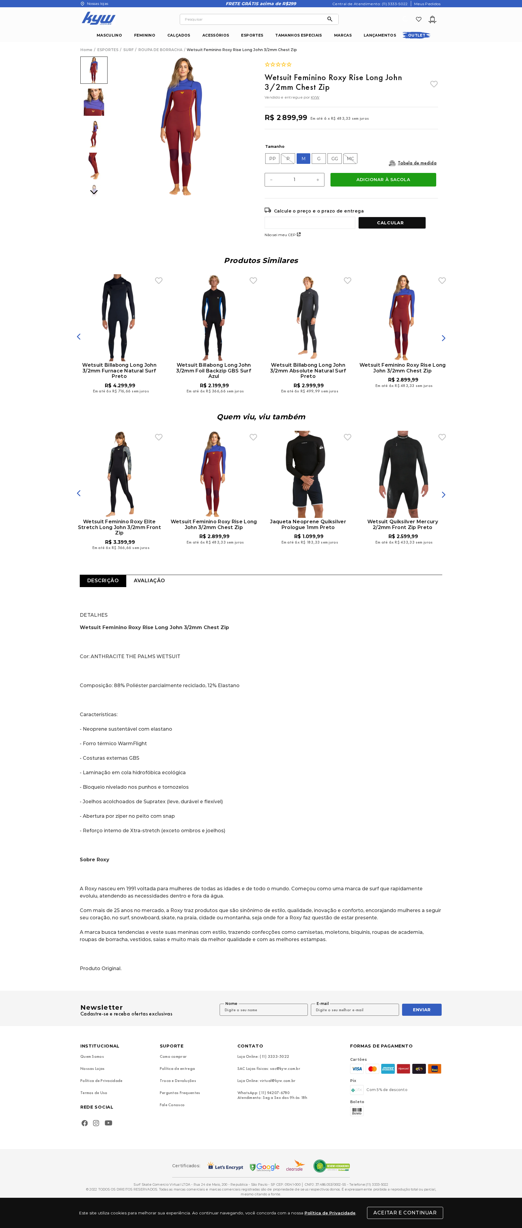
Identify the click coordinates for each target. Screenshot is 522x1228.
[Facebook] (84, 1123)
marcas (343, 35)
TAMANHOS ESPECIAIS (298, 35)
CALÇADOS (178, 35)
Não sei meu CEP (280, 234)
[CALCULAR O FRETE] (392, 223)
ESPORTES (252, 35)
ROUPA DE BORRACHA (160, 50)
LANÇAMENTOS (380, 35)
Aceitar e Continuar (405, 1213)
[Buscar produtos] (331, 19)
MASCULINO (109, 35)
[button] (272, 158)
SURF (128, 50)
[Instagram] (96, 1123)
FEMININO (144, 35)
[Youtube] (109, 1124)
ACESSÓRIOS (215, 35)
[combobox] (259, 19)
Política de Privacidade (330, 1212)
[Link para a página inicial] (87, 50)
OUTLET (416, 35)
